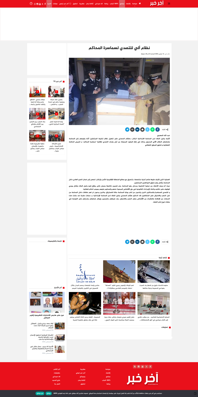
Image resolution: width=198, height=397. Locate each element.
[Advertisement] (99, 23)
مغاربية (81, 3)
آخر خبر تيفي (64, 3)
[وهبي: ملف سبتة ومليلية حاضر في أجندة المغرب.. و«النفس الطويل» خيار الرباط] (56, 91)
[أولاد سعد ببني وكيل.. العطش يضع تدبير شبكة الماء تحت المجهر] (60, 326)
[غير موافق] (195, 393)
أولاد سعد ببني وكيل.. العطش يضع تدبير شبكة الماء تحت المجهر (42, 325)
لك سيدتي (99, 3)
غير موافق (40, 393)
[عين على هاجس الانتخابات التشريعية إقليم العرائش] (47, 302)
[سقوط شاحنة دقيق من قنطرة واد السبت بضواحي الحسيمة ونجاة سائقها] (154, 271)
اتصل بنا (57, 384)
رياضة (106, 3)
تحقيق (75, 3)
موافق (49, 393)
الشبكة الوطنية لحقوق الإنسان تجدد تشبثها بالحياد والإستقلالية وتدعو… (41, 337)
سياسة (134, 3)
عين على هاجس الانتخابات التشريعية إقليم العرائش (47, 316)
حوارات (55, 3)
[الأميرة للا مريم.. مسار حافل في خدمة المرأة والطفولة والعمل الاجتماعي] (60, 349)
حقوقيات (57, 373)
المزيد (49, 3)
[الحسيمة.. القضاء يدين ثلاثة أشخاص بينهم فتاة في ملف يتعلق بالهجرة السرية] (85, 303)
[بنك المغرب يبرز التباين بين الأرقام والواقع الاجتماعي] (37, 113)
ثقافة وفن (89, 3)
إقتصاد (128, 3)
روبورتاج (82, 376)
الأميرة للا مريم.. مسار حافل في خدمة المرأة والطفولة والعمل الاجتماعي (41, 348)
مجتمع (122, 3)
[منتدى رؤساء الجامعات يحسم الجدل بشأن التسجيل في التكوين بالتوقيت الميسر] (85, 271)
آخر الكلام (57, 369)
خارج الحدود (56, 380)
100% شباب (114, 3)
